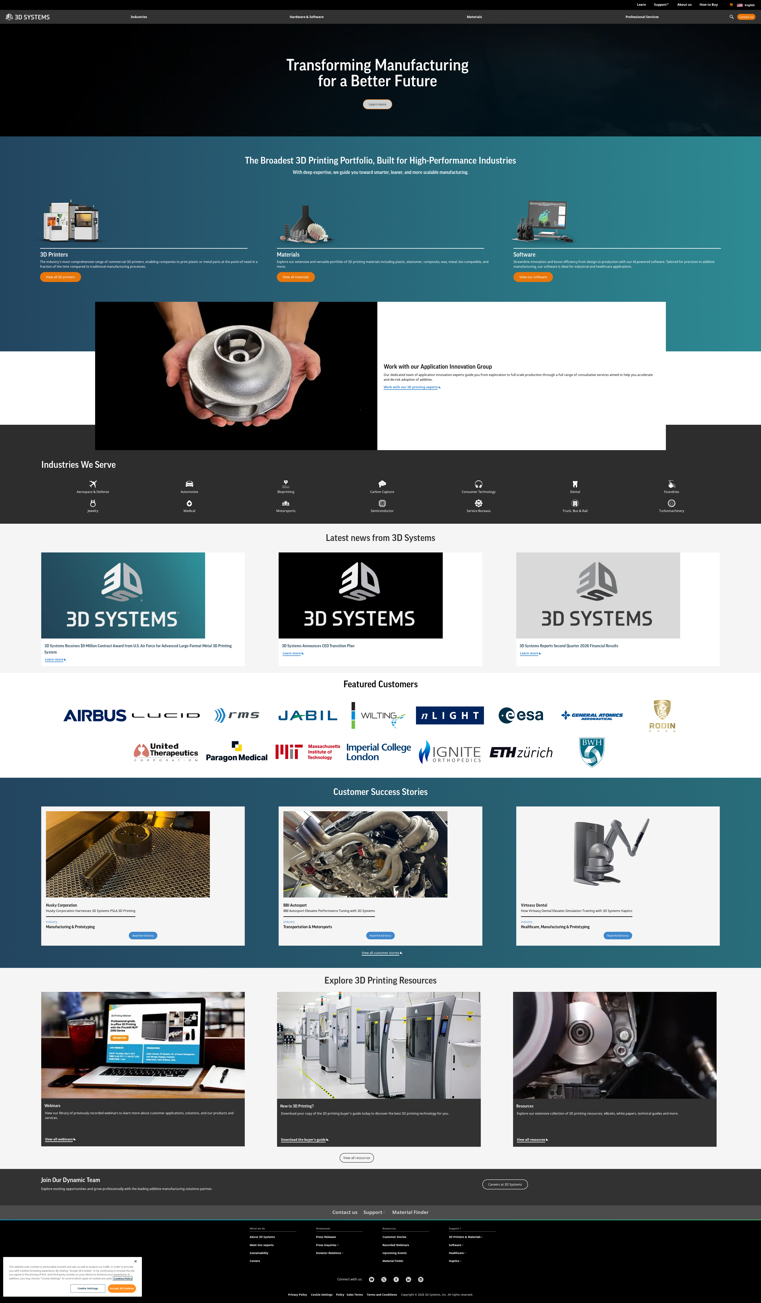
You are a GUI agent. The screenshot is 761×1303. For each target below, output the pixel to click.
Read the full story (143, 935)
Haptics (454, 1261)
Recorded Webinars (395, 1245)
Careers (255, 1261)
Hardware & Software (307, 17)
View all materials (296, 277)
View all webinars (59, 1139)
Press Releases (326, 1237)
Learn (641, 4)
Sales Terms (355, 1294)
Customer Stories (394, 1237)
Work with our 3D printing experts (411, 387)
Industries (139, 17)
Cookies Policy (122, 1278)
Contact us (345, 1212)
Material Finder (410, 1212)
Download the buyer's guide (303, 1139)
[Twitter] (384, 1280)
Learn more (377, 104)
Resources (389, 1228)
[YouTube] (371, 1280)
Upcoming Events (394, 1253)
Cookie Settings (322, 1294)
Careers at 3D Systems (505, 1184)
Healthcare (456, 1253)
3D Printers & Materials (465, 1237)
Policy (341, 1294)
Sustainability (259, 1253)
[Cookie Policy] (346, 1295)
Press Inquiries (326, 1245)
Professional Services (642, 17)
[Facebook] (396, 1280)
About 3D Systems (262, 1237)
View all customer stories (380, 953)
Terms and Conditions (382, 1294)
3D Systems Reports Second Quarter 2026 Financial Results (568, 646)
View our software (533, 277)
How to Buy (709, 4)
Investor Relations (328, 1253)
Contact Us (746, 17)
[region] (72, 1277)
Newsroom (323, 1228)
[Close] (135, 1261)
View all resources (531, 1139)
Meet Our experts (262, 1245)
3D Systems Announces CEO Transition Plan (318, 646)
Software (455, 1245)
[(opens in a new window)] (731, 5)
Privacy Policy (297, 1294)
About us (684, 4)
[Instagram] (421, 1280)
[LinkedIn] (408, 1280)
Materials (474, 17)
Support (660, 4)
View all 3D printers (60, 277)
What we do (257, 1228)
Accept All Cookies (122, 1288)
